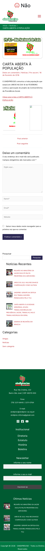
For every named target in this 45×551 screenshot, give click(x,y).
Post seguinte (22, 144)
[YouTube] (27, 421)
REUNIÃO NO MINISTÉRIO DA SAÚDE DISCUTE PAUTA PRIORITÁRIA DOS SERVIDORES (24, 273)
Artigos (5, 339)
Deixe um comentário (11, 73)
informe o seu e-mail (22, 474)
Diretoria (22, 435)
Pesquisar (6, 254)
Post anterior (22, 139)
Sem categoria (8, 346)
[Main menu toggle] (39, 16)
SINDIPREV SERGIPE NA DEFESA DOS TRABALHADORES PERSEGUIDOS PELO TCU (25, 295)
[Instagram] (18, 421)
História (22, 444)
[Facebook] (22, 421)
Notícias (24, 73)
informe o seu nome (22, 462)
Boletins (22, 449)
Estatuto (22, 440)
